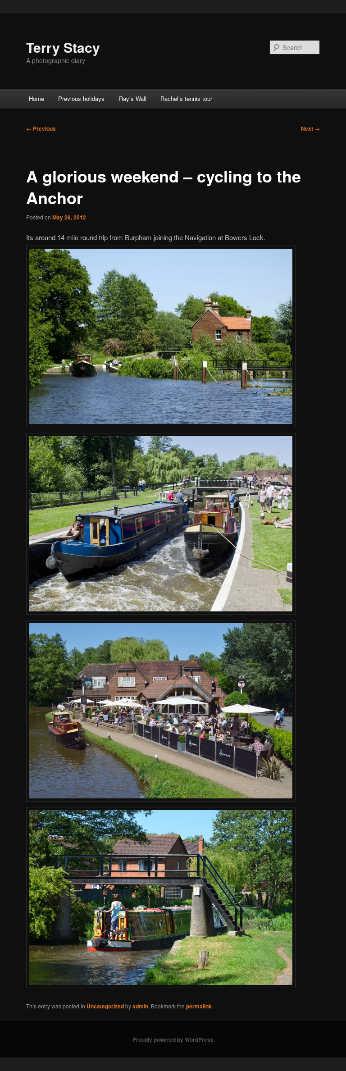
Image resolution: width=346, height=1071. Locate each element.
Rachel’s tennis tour (186, 98)
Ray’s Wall (132, 98)
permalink (199, 1006)
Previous (41, 128)
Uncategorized (105, 1006)
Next (310, 128)
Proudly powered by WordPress (173, 1039)
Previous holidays (81, 98)
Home (36, 98)
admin (140, 1006)
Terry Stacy (63, 47)
